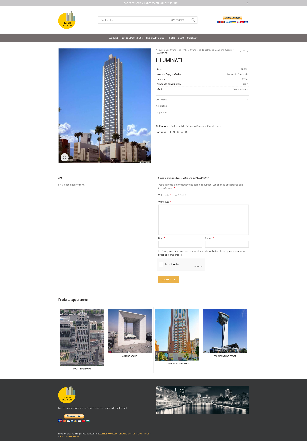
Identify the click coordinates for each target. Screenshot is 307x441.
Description (161, 99)
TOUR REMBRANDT (82, 368)
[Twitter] (174, 132)
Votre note (165, 195)
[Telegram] (186, 132)
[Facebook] (247, 3)
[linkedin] (182, 132)
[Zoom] (65, 157)
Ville (185, 50)
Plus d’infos (82, 341)
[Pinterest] (178, 132)
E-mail (209, 238)
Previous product (240, 51)
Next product (247, 51)
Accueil (159, 50)
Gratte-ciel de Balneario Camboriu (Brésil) (211, 50)
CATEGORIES (177, 20)
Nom (161, 238)
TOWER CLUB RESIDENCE (177, 363)
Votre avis (164, 201)
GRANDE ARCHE (129, 356)
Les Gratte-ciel (173, 50)
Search (193, 20)
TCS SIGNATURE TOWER (224, 356)
